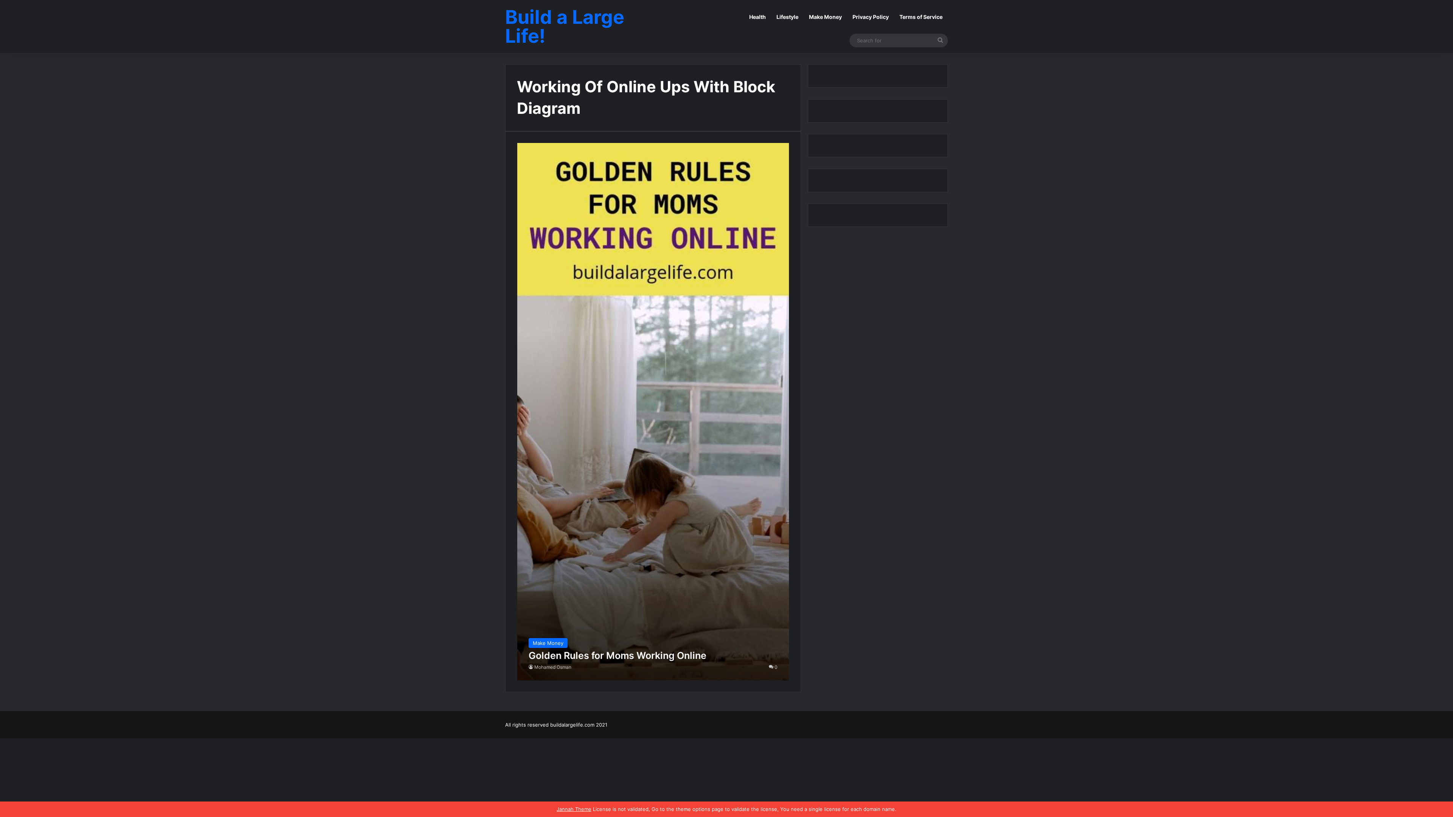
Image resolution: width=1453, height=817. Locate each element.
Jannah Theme (574, 809)
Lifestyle (787, 17)
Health (757, 17)
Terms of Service (921, 17)
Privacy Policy (871, 17)
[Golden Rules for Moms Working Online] (653, 411)
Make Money (825, 17)
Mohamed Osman (552, 667)
